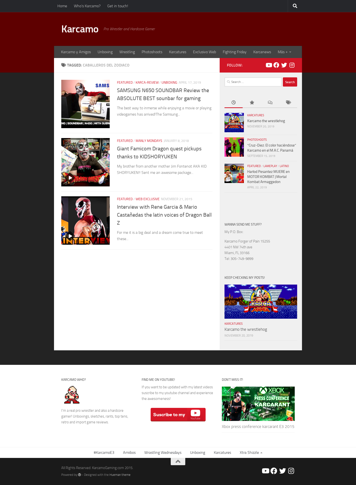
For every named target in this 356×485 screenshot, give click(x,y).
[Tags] (288, 103)
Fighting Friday (235, 52)
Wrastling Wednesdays (162, 452)
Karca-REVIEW (147, 83)
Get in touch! (117, 6)
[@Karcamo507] (284, 65)
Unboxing (105, 52)
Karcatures (177, 52)
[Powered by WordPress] (79, 474)
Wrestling (127, 52)
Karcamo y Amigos (76, 52)
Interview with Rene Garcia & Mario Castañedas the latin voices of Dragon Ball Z (164, 215)
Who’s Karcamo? (87, 6)
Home (62, 6)
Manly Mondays (149, 141)
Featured (125, 83)
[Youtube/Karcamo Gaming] (268, 65)
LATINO (284, 166)
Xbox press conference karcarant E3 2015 (258, 426)
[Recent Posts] (233, 103)
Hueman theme (120, 475)
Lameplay (270, 166)
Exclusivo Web (204, 52)
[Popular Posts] (252, 103)
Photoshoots (152, 52)
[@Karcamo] (292, 65)
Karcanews (262, 52)
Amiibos (129, 452)
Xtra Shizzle (249, 452)
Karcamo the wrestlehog (266, 121)
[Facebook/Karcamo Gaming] (276, 65)
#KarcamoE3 (104, 452)
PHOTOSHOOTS (257, 139)
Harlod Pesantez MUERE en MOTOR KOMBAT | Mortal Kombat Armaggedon (268, 176)
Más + (283, 52)
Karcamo (80, 29)
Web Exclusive (148, 199)
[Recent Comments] (270, 103)
